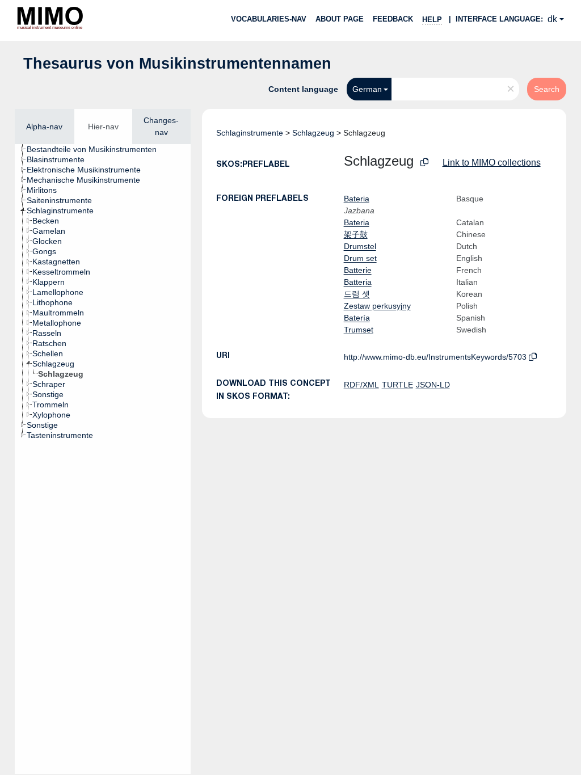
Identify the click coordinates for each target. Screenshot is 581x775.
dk (552, 19)
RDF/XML (361, 384)
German (367, 89)
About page (339, 19)
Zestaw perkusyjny (377, 305)
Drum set (360, 258)
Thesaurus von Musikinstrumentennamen (177, 63)
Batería (357, 317)
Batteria (358, 282)
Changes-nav (161, 126)
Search (546, 89)
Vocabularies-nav (268, 19)
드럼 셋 (357, 293)
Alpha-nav (44, 126)
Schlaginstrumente (249, 132)
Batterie (358, 270)
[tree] (103, 459)
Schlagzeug (313, 132)
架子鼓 (356, 234)
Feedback (393, 19)
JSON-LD (433, 384)
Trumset (358, 329)
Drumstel (360, 246)
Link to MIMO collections (492, 162)
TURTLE (397, 384)
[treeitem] (96, 149)
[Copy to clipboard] (424, 163)
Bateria (356, 198)
